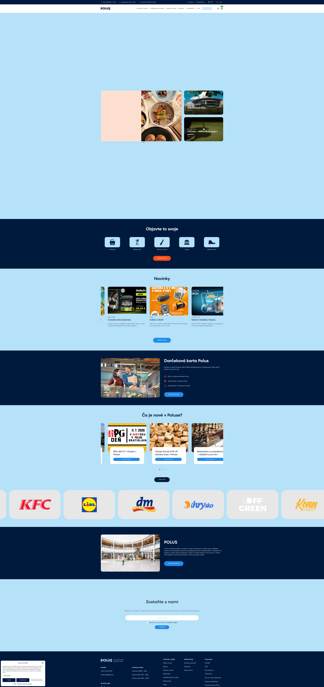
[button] (43, 663)
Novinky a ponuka (190, 663)
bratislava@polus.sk (107, 675)
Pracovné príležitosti (211, 681)
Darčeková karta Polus (212, 685)
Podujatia (187, 666)
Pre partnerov (200, 2)
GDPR (14, 683)
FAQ (206, 666)
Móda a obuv (167, 663)
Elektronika (166, 674)
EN (220, 2)
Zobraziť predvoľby (37, 680)
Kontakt (191, 2)
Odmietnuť (23, 680)
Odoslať (162, 627)
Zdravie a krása (168, 670)
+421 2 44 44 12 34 (106, 671)
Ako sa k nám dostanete (213, 677)
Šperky (165, 666)
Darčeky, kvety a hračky (170, 677)
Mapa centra (188, 670)
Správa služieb (6, 675)
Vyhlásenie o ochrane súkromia (24, 683)
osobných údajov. (172, 622)
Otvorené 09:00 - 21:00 (109, 2)
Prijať (9, 680)
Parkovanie (208, 674)
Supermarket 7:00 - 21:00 (128, 2)
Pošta (165, 684)
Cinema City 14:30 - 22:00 (148, 2)
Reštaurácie (167, 681)
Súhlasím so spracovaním (163, 622)
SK (217, 2)
